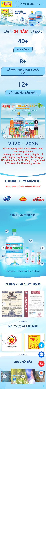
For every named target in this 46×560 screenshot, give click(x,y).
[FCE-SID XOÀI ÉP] (12, 304)
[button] (42, 4)
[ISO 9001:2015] (34, 304)
